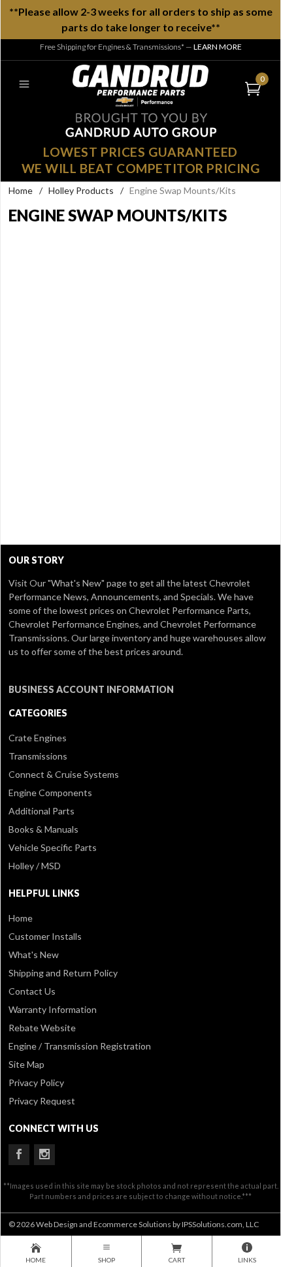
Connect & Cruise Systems (63, 774)
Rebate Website (42, 1027)
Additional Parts (41, 810)
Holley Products (81, 190)
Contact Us (32, 991)
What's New (33, 954)
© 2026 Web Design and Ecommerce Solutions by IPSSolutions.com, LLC (133, 1224)
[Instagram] (44, 1154)
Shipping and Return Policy (63, 972)
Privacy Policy (36, 1082)
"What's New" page (87, 582)
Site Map (26, 1064)
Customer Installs (45, 936)
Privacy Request (41, 1100)
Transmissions (37, 756)
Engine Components (50, 792)
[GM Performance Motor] (140, 84)
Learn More (217, 47)
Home (20, 190)
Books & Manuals (43, 829)
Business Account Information (91, 689)
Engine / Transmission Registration (79, 1045)
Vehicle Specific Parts (52, 847)
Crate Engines (37, 737)
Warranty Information (52, 1009)
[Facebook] (18, 1154)
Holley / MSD (34, 865)
